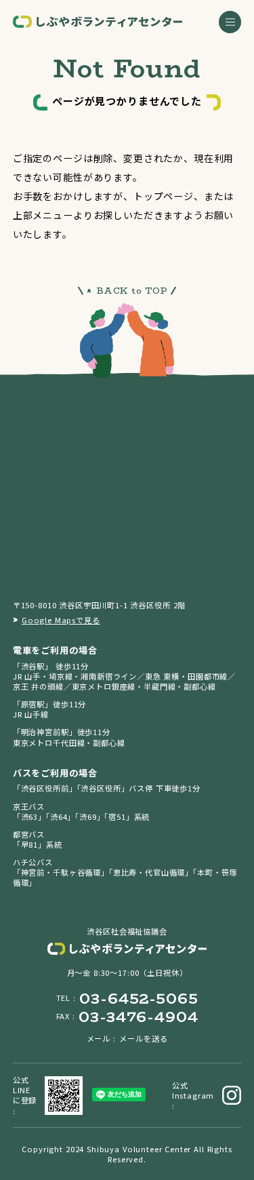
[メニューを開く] (230, 22)
